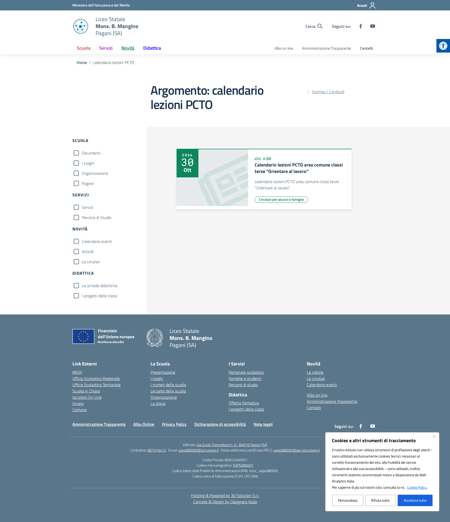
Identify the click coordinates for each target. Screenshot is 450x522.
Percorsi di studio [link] (243, 385)
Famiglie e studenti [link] (245, 378)
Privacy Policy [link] (174, 424)
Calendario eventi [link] (322, 385)
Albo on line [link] (283, 48)
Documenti (91, 153)
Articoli (88, 251)
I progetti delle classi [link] (246, 409)
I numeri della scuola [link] (168, 385)
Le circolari (91, 262)
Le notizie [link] (315, 372)
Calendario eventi (97, 241)
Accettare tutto (415, 500)
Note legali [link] (263, 424)
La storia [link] (158, 403)
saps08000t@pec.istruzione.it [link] (296, 450)
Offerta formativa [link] (244, 403)
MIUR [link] (77, 372)
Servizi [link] (106, 47)
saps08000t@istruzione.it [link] (198, 450)
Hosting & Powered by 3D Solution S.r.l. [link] (225, 495)
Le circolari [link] (316, 378)
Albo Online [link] (143, 424)
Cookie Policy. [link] (417, 487)
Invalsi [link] (78, 403)
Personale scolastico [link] (246, 372)
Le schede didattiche (99, 285)
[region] (382, 472)
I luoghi (88, 163)
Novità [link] (127, 47)
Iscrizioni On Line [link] (87, 397)
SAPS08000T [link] (243, 465)
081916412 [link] (156, 450)
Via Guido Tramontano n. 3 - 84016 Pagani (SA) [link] (232, 444)
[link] (443, 46)
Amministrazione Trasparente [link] (326, 48)
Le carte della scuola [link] (168, 391)
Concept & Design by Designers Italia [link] (225, 502)
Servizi (87, 207)
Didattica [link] (152, 47)
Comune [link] (79, 410)
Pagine (87, 183)
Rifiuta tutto (380, 500)
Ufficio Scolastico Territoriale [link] (96, 385)
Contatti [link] (366, 48)
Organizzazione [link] (164, 397)
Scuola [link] (83, 47)
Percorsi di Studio (96, 217)
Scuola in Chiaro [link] (86, 391)
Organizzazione (95, 173)
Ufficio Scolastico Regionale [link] (96, 378)
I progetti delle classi (99, 296)
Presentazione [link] (163, 372)
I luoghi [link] (157, 378)
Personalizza (347, 500)
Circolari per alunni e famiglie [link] (281, 199)
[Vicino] (434, 436)
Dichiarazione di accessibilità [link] (220, 424)
